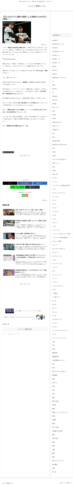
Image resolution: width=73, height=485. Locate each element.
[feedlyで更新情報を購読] (23, 195)
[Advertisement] (24, 167)
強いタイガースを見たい (8, 152)
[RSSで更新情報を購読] (26, 195)
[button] (32, 187)
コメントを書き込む (25, 329)
